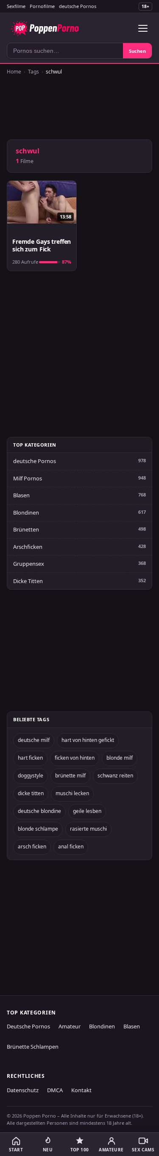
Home (14, 71)
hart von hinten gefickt (87, 740)
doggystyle (30, 775)
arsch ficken (32, 846)
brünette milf (70, 775)
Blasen (21, 495)
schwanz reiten (115, 775)
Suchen (137, 51)
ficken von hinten (75, 757)
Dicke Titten (28, 581)
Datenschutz (23, 1090)
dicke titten (31, 793)
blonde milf (119, 757)
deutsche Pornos (77, 6)
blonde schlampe (38, 828)
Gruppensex (28, 563)
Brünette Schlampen (33, 1046)
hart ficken (30, 757)
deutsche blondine (39, 811)
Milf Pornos (27, 478)
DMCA (55, 1090)
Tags (33, 71)
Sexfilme (16, 6)
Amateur (70, 1026)
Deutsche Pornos (28, 1026)
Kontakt (81, 1090)
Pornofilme (42, 6)
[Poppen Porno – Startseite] (45, 28)
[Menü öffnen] (143, 28)
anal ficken (71, 846)
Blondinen (26, 512)
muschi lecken (72, 793)
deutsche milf (34, 740)
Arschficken (27, 547)
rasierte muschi (88, 828)
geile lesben (87, 811)
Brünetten (26, 529)
